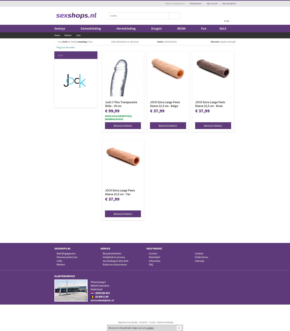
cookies (150, 327)
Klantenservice (195, 3)
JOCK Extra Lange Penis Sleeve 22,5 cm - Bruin (210, 104)
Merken (61, 264)
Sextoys (59, 28)
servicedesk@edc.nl (102, 300)
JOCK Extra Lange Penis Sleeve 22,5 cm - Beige (165, 104)
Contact (153, 253)
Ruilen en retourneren (115, 264)
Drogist (156, 28)
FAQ (151, 264)
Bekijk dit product (123, 125)
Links (59, 261)
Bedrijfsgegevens (66, 253)
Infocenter (154, 261)
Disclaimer (143, 322)
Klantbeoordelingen (165, 322)
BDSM (181, 28)
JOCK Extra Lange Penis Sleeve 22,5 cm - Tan (120, 192)
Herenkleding (126, 28)
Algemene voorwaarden (128, 322)
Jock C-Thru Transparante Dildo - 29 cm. (121, 104)
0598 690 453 (102, 293)
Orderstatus (201, 257)
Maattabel (154, 257)
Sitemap (199, 261)
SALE (222, 28)
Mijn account (212, 3)
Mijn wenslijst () (229, 3)
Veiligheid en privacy (114, 257)
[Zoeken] (174, 15)
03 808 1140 (101, 296)
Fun (203, 28)
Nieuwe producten (67, 257)
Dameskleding (91, 28)
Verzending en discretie (115, 261)
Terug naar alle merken (65, 47)
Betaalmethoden (112, 253)
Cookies (199, 253)
